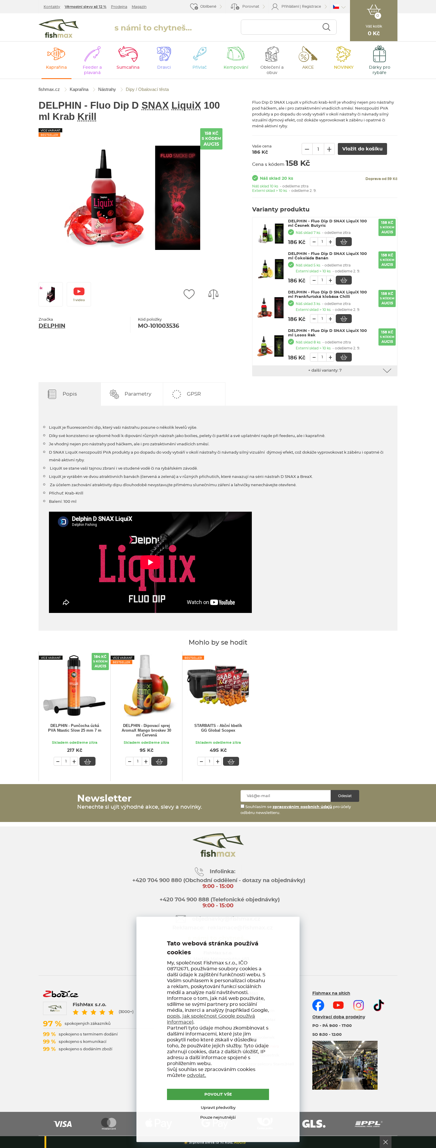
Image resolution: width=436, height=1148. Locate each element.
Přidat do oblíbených (189, 294)
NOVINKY (344, 67)
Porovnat (248, 7)
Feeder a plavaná (92, 70)
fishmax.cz (59, 28)
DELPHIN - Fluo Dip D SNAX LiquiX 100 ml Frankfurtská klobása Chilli (327, 294)
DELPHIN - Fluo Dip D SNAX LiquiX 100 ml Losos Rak (327, 333)
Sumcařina (128, 67)
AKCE (308, 67)
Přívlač (199, 67)
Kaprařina (56, 67)
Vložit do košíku (344, 241)
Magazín (139, 7)
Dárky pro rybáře (379, 70)
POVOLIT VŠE (218, 1094)
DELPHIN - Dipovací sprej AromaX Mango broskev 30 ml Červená (146, 730)
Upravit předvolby (218, 1108)
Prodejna (119, 7)
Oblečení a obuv (272, 70)
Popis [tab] (70, 393)
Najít (326, 27)
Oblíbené (208, 6)
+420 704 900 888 (183, 900)
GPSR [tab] (194, 393)
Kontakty (52, 7)
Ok (386, 1142)
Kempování (236, 67)
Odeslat (345, 796)
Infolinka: (222, 871)
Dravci (164, 67)
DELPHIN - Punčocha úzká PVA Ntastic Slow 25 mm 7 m (74, 728)
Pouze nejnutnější (218, 1118)
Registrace (311, 6)
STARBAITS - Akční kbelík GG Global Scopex (218, 728)
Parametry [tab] (138, 393)
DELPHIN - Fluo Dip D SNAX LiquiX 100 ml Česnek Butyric (327, 223)
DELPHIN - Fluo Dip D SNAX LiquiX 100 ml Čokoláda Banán (327, 256)
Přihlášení (290, 6)
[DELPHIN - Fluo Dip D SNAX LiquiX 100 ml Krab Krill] (130, 197)
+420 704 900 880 (157, 880)
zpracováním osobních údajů (302, 807)
